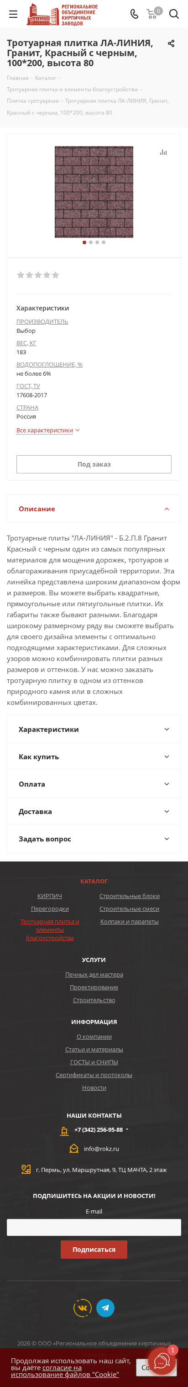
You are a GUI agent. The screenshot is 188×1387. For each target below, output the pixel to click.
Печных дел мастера (94, 974)
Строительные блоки (129, 896)
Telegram (105, 1308)
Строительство (94, 1000)
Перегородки (50, 908)
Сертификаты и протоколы (94, 1075)
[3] (38, 275)
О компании (94, 1036)
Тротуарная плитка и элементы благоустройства (50, 929)
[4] (47, 275)
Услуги (94, 960)
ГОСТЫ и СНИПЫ (94, 1062)
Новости (94, 1087)
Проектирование (94, 987)
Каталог (94, 881)
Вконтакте (82, 1308)
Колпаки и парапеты (129, 921)
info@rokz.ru (101, 1149)
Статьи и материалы (94, 1049)
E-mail (94, 1211)
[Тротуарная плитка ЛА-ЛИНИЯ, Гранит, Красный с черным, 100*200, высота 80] (94, 192)
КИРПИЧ (49, 896)
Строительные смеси (129, 908)
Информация (94, 1022)
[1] (21, 275)
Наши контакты (94, 1115)
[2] (30, 275)
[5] (56, 275)
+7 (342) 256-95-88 (98, 1129)
